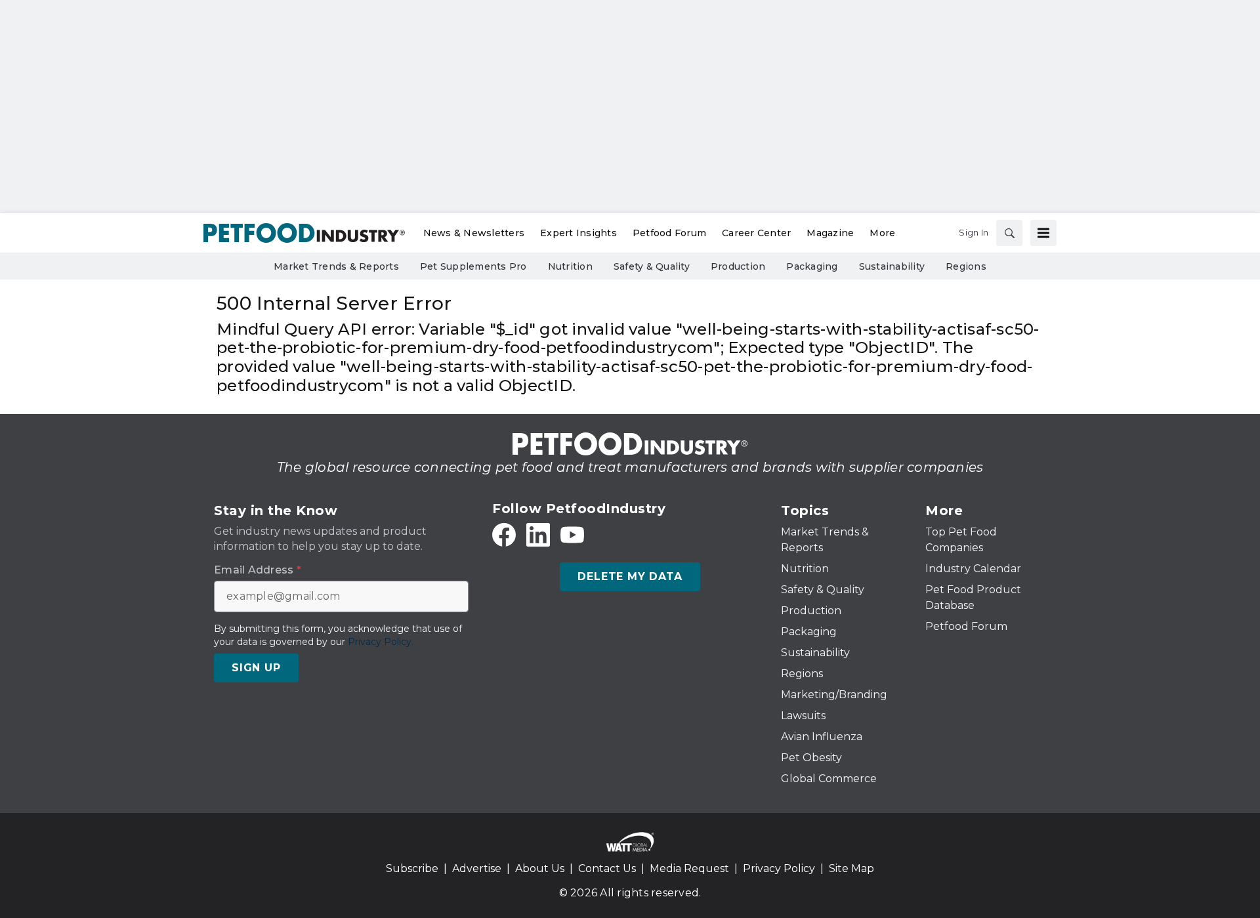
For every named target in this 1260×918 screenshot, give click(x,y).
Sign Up (256, 667)
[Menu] (1043, 233)
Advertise (476, 868)
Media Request (689, 868)
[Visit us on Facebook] (504, 535)
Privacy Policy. (380, 642)
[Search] (1009, 233)
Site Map (851, 868)
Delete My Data (630, 576)
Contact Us (607, 868)
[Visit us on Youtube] (572, 535)
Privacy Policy (779, 868)
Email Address (257, 570)
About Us (539, 868)
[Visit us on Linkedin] (538, 535)
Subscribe (412, 868)
